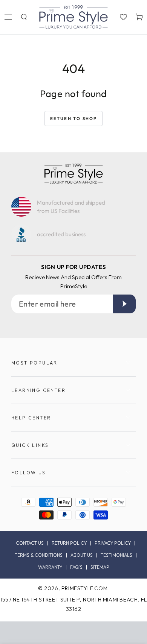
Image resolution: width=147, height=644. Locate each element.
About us (81, 555)
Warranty (50, 567)
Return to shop (73, 118)
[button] (24, 17)
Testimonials (116, 555)
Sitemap (99, 567)
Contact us (30, 543)
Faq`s (76, 567)
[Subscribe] (124, 304)
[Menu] (8, 17)
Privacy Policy (113, 543)
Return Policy (69, 543)
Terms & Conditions (39, 555)
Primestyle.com (84, 588)
